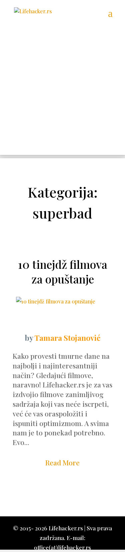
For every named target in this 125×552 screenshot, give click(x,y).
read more (62, 462)
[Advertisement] (62, 92)
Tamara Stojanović (67, 337)
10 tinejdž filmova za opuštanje (62, 271)
